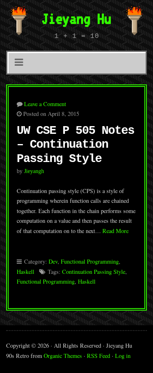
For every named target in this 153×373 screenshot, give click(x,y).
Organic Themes (63, 356)
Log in (123, 356)
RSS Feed (98, 356)
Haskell (25, 271)
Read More (115, 231)
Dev (53, 261)
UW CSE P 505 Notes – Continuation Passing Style (75, 145)
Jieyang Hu (76, 18)
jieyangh (34, 171)
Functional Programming (90, 261)
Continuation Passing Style (93, 271)
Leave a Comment (45, 104)
